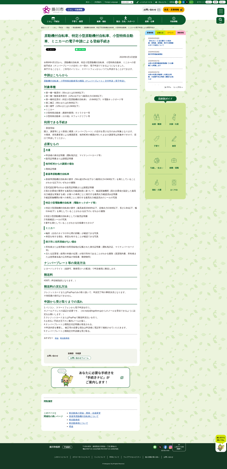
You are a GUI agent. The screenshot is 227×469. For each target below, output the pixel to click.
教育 (174, 146)
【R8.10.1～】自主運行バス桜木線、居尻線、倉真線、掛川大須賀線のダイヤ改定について (160, 43)
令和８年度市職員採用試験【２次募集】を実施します (160, 64)
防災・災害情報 (171, 10)
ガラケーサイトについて (81, 457)
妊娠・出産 (174, 124)
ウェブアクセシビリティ (132, 457)
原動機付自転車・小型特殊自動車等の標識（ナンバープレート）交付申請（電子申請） (85, 81)
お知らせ (160, 33)
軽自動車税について (78, 423)
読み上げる (162, 2)
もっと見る (177, 87)
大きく (222, 2)
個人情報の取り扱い (152, 457)
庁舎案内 (67, 447)
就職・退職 (174, 168)
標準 (215, 2)
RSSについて (114, 457)
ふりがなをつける (146, 2)
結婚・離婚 (156, 124)
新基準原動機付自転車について (84, 416)
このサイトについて (61, 457)
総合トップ (45, 27)
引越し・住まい (156, 168)
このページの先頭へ (179, 448)
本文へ (88, 2)
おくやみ (174, 190)
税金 (68, 27)
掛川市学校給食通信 (155, 54)
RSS (168, 87)
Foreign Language (111, 2)
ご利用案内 (97, 2)
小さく (208, 2)
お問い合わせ (150, 10)
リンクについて (99, 457)
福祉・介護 (156, 190)
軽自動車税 (77, 27)
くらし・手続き (57, 27)
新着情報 (150, 33)
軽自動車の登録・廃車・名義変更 (85, 413)
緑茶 (191, 2)
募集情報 (180, 33)
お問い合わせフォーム (79, 358)
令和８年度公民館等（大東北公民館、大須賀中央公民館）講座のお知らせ (160, 77)
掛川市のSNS (165, 450)
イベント (170, 33)
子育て (156, 146)
